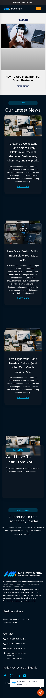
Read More (23, 86)
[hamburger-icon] (38, 8)
